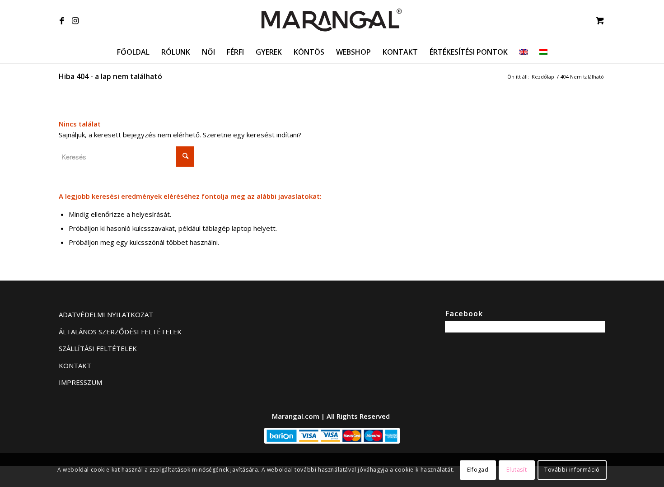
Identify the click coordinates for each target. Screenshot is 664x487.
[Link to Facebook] (61, 20)
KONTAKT (75, 365)
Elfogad (477, 469)
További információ (572, 469)
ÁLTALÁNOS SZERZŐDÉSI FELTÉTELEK (120, 331)
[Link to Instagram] (75, 20)
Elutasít (516, 469)
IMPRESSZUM (80, 382)
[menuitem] (133, 52)
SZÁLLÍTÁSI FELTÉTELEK (98, 348)
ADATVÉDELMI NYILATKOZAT (106, 314)
